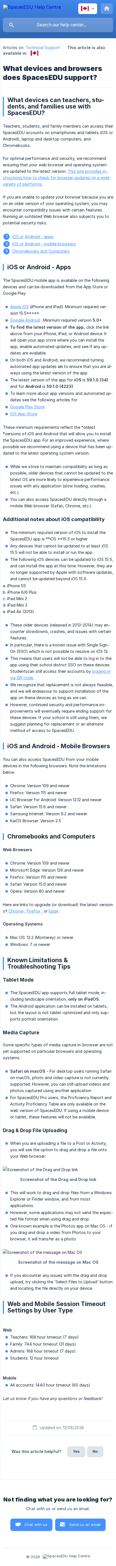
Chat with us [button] (35, 1524)
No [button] (95, 1451)
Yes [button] (76, 1451)
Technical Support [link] (42, 47)
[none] (32, 8)
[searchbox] (58, 25)
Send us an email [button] (85, 1524)
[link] (34, 53)
